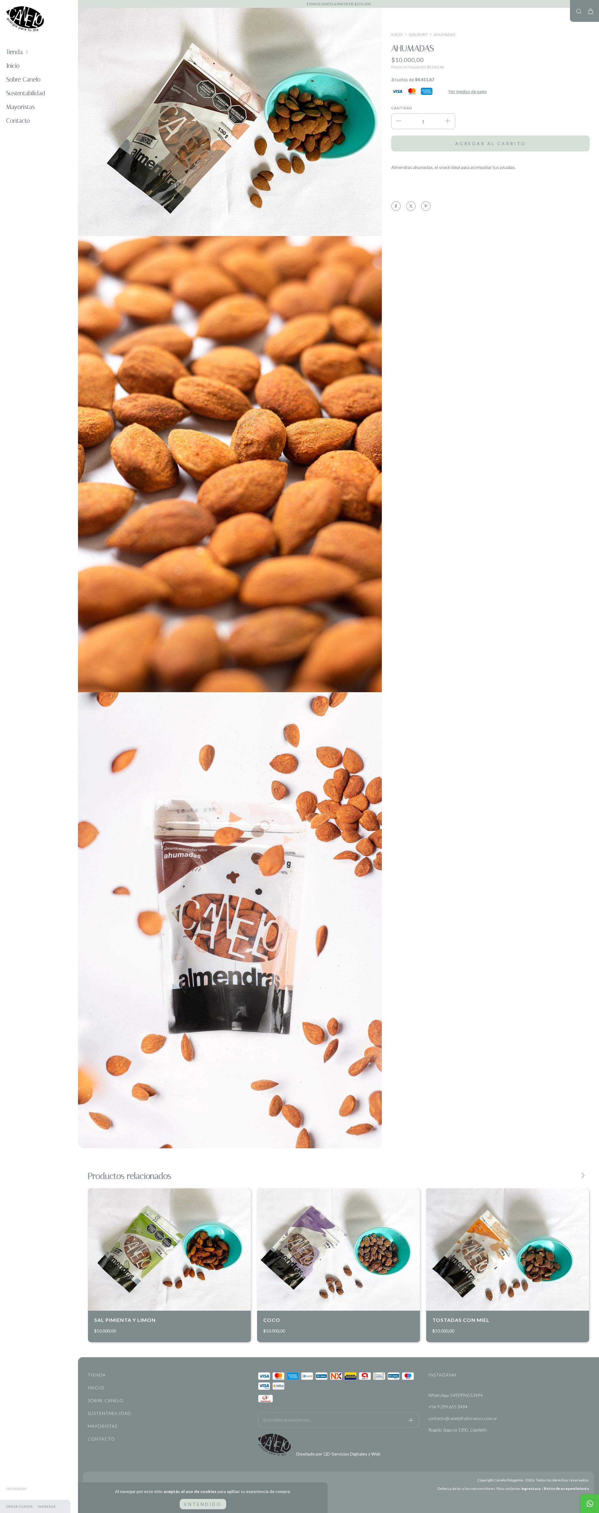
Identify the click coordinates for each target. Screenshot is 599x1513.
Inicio (13, 65)
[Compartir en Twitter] (411, 206)
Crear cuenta (19, 1506)
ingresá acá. (531, 1488)
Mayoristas (20, 107)
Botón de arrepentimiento (566, 1488)
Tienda (14, 52)
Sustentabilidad (25, 93)
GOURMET (418, 34)
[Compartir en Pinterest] (426, 206)
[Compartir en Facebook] (396, 206)
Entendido (203, 1504)
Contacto (18, 120)
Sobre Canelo (23, 79)
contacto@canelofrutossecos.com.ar (462, 1418)
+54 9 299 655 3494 (447, 1406)
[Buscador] (578, 11)
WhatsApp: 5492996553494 (455, 1395)
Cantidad (401, 108)
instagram (16, 1489)
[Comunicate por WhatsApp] (589, 1503)
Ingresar (47, 1506)
